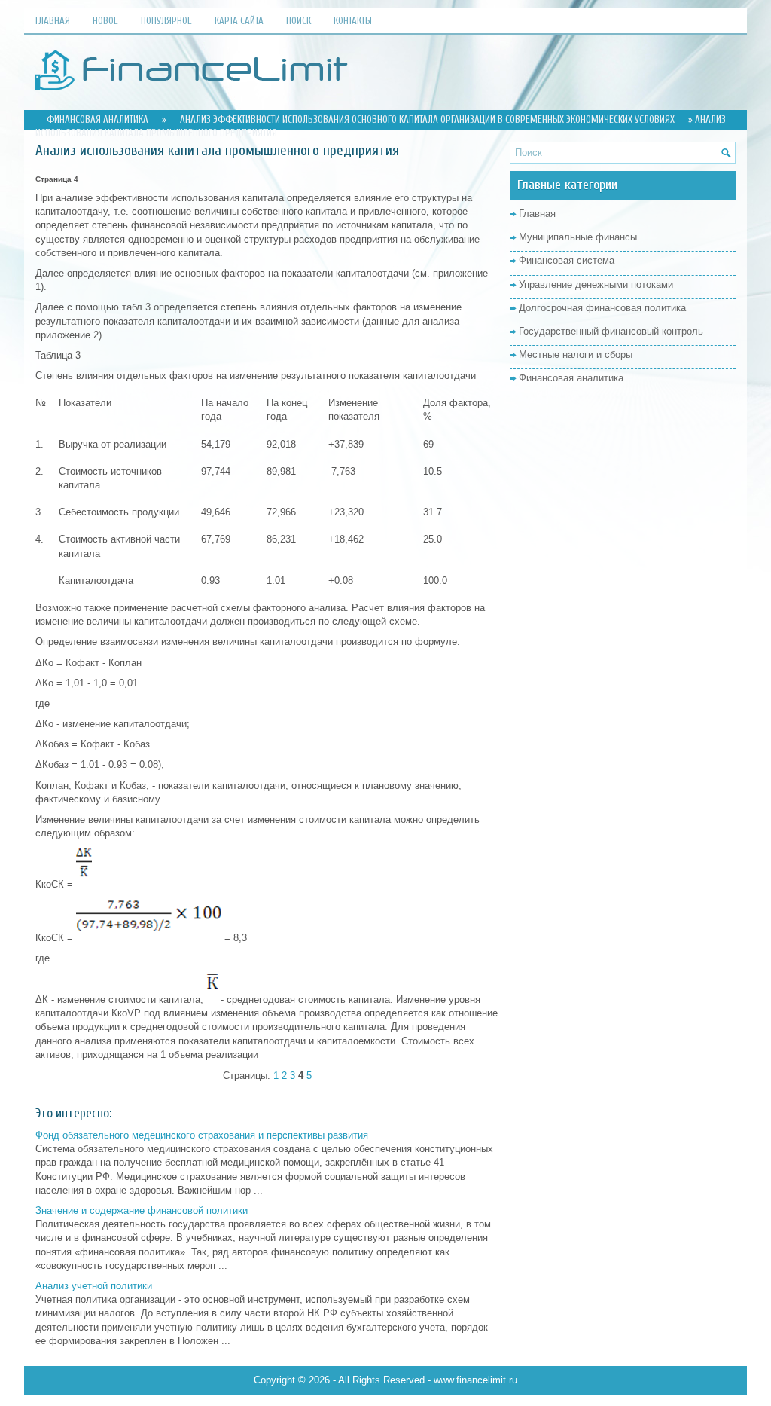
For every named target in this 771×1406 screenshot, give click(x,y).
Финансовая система (566, 260)
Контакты (353, 20)
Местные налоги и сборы (575, 354)
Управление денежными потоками (596, 284)
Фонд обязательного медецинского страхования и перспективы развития (201, 1135)
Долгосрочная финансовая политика (602, 307)
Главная (52, 20)
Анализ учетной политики (93, 1285)
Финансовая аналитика (97, 119)
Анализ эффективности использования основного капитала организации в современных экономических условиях (427, 119)
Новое (105, 20)
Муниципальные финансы (578, 237)
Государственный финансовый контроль (611, 331)
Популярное (166, 20)
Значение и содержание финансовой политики (141, 1210)
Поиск (298, 20)
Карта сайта (239, 20)
